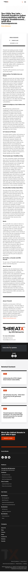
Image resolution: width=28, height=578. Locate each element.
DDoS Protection (5, 500)
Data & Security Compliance (8, 563)
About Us (3, 527)
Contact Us (4, 536)
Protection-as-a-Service (7, 477)
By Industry (4, 513)
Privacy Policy (23, 561)
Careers (3, 532)
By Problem (4, 495)
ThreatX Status (19, 563)
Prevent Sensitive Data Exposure (8, 504)
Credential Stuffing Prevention (8, 502)
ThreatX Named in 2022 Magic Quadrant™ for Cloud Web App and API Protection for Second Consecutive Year (13, 415)
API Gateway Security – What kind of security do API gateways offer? (13, 396)
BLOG (5, 373)
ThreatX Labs (15, 40)
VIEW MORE (6, 382)
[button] (25, 2)
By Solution (4, 507)
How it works (4, 481)
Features (3, 472)
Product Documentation (7, 486)
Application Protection (6, 511)
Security (3, 541)
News (2, 534)
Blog (2, 530)
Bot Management (5, 497)
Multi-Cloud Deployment (7, 479)
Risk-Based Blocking (6, 474)
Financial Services (5, 516)
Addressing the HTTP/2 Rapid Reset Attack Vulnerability (12, 379)
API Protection (5, 509)
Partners (3, 539)
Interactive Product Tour (7, 483)
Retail (3, 518)
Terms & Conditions (15, 561)
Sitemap (25, 563)
